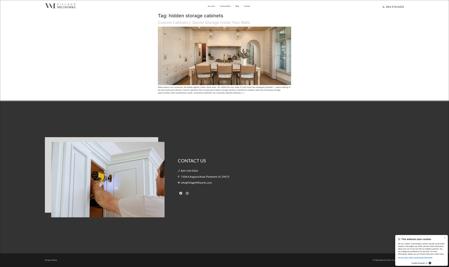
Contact (247, 6)
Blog (237, 6)
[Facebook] (181, 193)
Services (211, 6)
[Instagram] (187, 193)
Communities (225, 6)
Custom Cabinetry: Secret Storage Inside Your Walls (204, 22)
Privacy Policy (51, 260)
